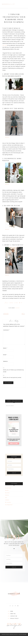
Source (7, 137)
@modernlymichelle (14, 627)
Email (5, 354)
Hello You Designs (22, 634)
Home (11, 611)
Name (5, 348)
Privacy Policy (14, 618)
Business (7, 492)
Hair (6, 497)
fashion (17, 307)
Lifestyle (7, 500)
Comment (6, 330)
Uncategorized (8, 504)
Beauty (7, 490)
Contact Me (13, 616)
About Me (12, 613)
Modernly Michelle (13, 4)
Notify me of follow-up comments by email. (13, 370)
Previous (6, 313)
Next (23, 313)
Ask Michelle (8, 488)
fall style (4, 45)
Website (5, 361)
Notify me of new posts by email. (12, 377)
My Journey (8, 502)
